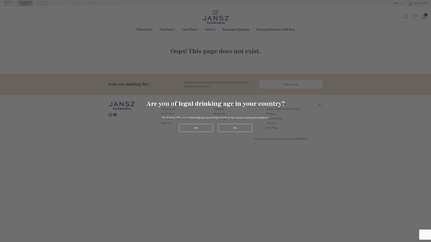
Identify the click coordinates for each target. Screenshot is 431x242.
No (235, 128)
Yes (196, 128)
